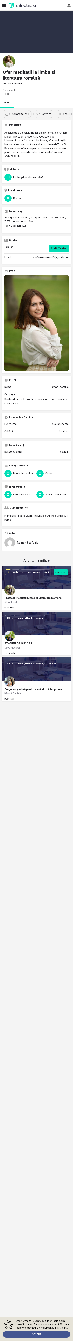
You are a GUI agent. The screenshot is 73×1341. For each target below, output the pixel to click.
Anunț (7, 102)
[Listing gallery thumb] (36, 323)
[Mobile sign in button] (69, 5)
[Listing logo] (9, 61)
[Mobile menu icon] (4, 5)
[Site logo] (23, 5)
